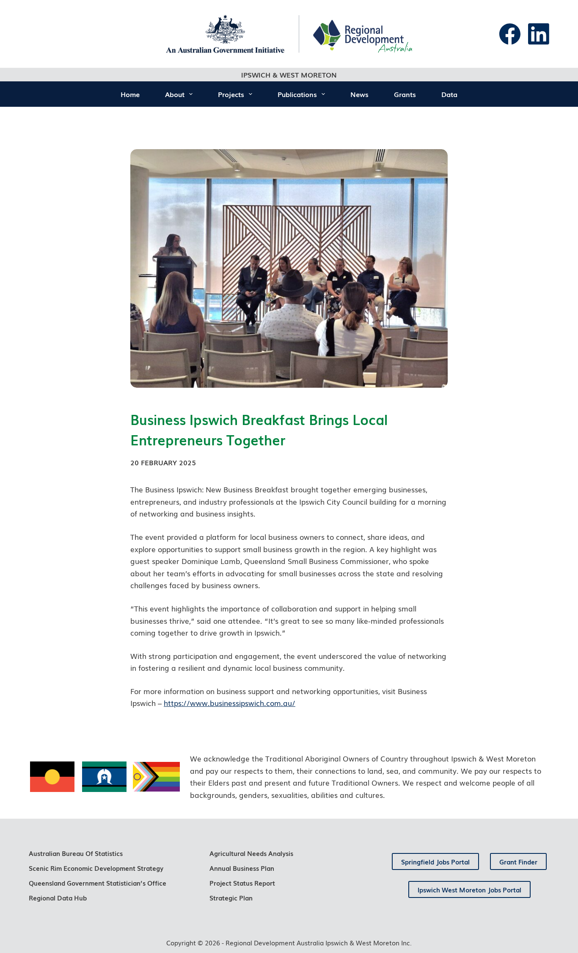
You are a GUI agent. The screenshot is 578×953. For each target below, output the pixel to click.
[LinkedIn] (538, 33)
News (359, 94)
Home (130, 94)
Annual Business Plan (241, 867)
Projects (231, 94)
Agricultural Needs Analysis (251, 853)
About (174, 94)
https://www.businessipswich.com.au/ (229, 702)
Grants (405, 94)
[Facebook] (509, 33)
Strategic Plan (231, 897)
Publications (297, 94)
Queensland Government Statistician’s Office (97, 882)
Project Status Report (242, 882)
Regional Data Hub (58, 897)
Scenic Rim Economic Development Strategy (96, 867)
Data (449, 94)
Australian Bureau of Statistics (76, 853)
